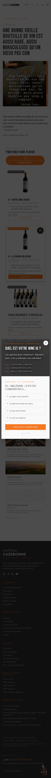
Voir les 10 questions (25, 427)
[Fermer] (45, 343)
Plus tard (25, 433)
